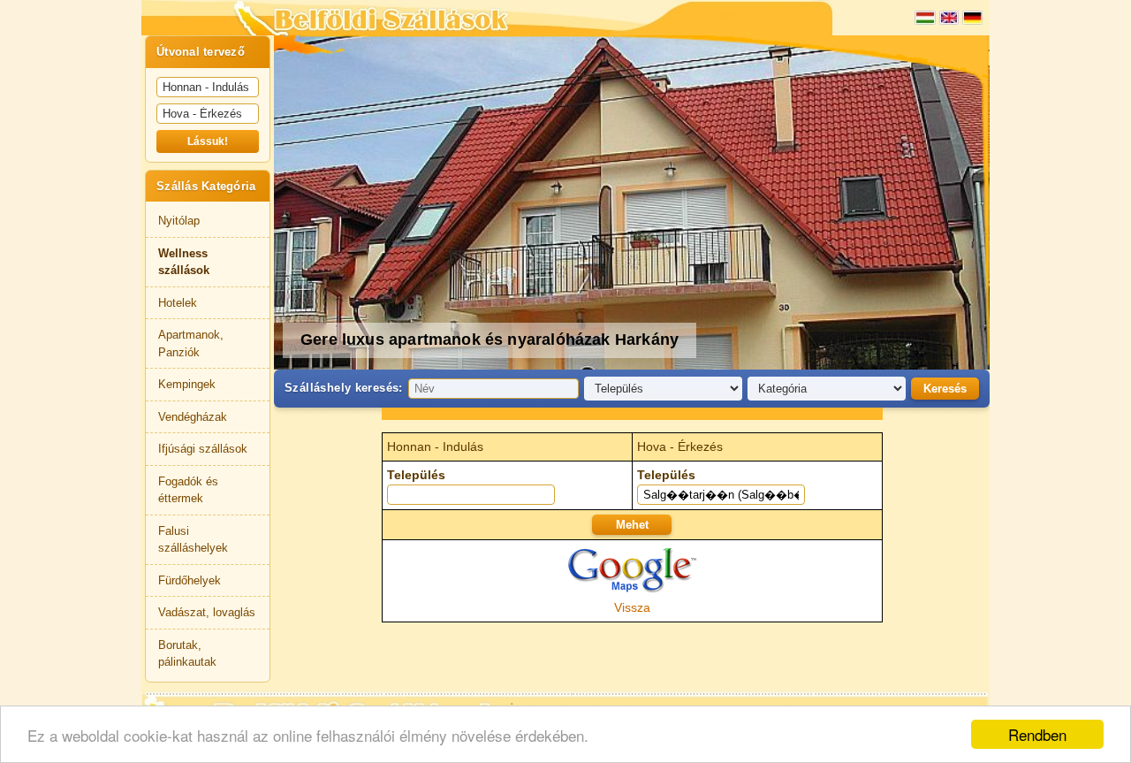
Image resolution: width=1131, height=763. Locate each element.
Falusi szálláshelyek (193, 539)
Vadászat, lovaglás (206, 612)
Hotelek (177, 302)
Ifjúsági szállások (202, 448)
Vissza (632, 607)
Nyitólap (179, 220)
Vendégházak (192, 416)
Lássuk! (207, 141)
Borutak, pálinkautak (187, 653)
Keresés (945, 388)
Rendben (1037, 734)
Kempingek (187, 384)
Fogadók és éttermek (188, 490)
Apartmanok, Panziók (191, 343)
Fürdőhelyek (189, 580)
